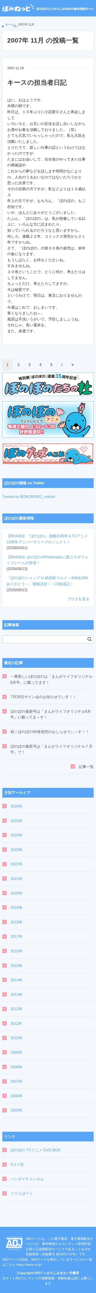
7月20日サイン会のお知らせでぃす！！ (43, 697)
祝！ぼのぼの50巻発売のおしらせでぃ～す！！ (49, 732)
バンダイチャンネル (27, 1179)
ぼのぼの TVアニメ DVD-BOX (35, 1150)
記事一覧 (86, 767)
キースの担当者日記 (37, 82)
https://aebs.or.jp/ (29, 1264)
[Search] (89, 639)
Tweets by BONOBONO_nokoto (28, 497)
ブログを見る (78, 599)
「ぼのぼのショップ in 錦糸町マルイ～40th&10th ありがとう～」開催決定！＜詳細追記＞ (47, 584)
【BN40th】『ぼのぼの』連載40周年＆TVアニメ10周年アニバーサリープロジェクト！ (47, 542)
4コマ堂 (17, 1164)
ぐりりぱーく (21, 1193)
